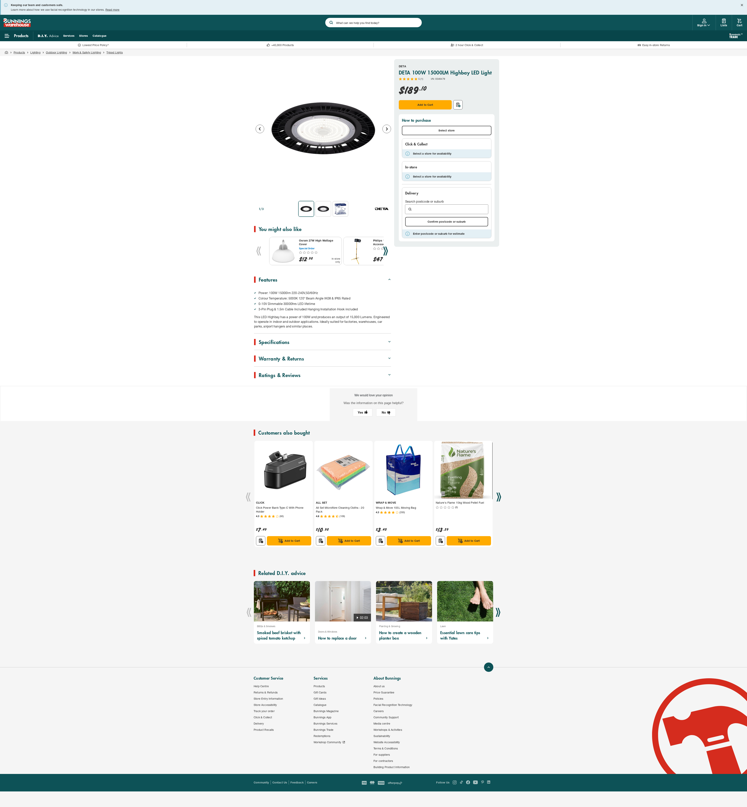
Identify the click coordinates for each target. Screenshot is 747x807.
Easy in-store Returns (656, 45)
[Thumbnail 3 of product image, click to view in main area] (340, 209)
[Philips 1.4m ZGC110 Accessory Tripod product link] (358, 251)
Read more (112, 9)
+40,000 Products (282, 45)
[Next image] (386, 129)
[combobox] (373, 22)
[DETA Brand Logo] (381, 209)
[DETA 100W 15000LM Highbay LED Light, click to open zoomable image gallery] (323, 128)
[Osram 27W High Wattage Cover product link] (283, 251)
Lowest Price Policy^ (95, 45)
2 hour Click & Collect (469, 45)
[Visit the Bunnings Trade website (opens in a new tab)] (735, 35)
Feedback (296, 782)
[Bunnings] (17, 26)
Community (261, 782)
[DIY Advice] (48, 35)
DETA (402, 66)
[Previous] (258, 251)
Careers (312, 782)
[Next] (385, 251)
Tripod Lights (114, 52)
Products (19, 52)
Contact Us (279, 782)
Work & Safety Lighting (87, 52)
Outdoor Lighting (56, 52)
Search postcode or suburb (424, 201)
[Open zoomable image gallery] (386, 192)
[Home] (6, 52)
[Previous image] (260, 129)
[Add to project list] (458, 104)
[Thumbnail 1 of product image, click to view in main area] (306, 209)
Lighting (35, 52)
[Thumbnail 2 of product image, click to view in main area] (323, 209)
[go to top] (488, 667)
